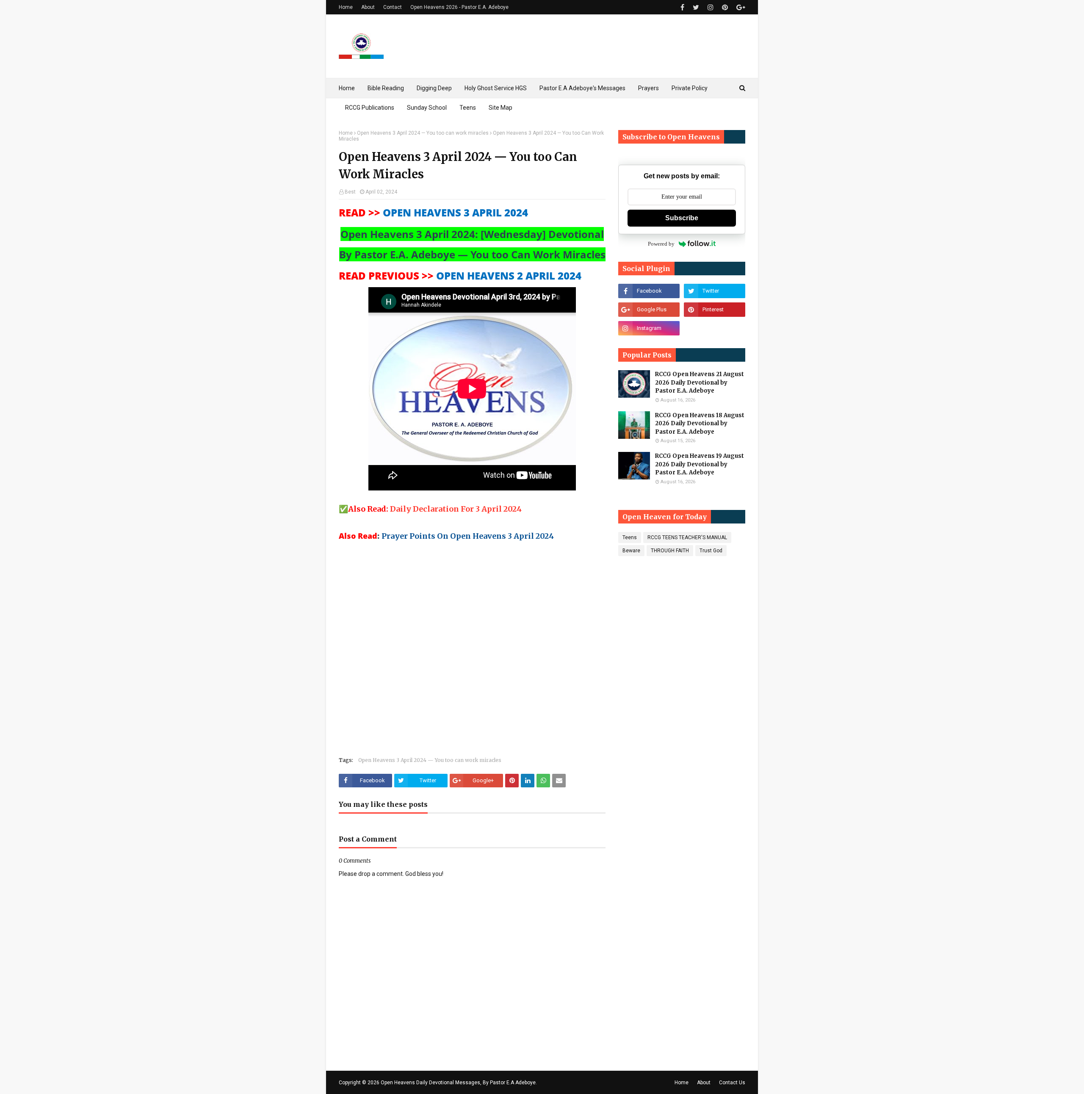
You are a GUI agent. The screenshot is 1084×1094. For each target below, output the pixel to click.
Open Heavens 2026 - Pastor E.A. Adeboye (459, 7)
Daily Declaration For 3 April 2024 (456, 509)
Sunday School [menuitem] (427, 107)
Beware (631, 551)
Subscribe (681, 218)
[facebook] (682, 7)
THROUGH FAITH (670, 551)
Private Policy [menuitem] (690, 88)
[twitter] (696, 7)
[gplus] (739, 7)
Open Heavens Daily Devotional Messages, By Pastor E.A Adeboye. (459, 1083)
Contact (392, 7)
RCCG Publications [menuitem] (369, 107)
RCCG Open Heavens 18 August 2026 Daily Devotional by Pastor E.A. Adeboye (699, 423)
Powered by (661, 244)
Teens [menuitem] (467, 107)
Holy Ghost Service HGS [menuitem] (496, 88)
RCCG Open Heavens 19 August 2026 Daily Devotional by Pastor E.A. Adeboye (699, 464)
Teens (629, 537)
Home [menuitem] (347, 88)
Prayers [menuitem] (648, 88)
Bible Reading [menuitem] (386, 88)
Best (350, 192)
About (368, 7)
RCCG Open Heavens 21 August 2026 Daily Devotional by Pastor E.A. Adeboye (699, 382)
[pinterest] (725, 7)
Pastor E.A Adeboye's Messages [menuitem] (582, 88)
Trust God (711, 551)
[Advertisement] (472, 652)
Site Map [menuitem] (500, 107)
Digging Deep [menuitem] (434, 88)
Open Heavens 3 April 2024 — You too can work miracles (423, 133)
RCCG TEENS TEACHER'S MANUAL (687, 537)
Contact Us (732, 1083)
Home (346, 7)
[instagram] (710, 7)
